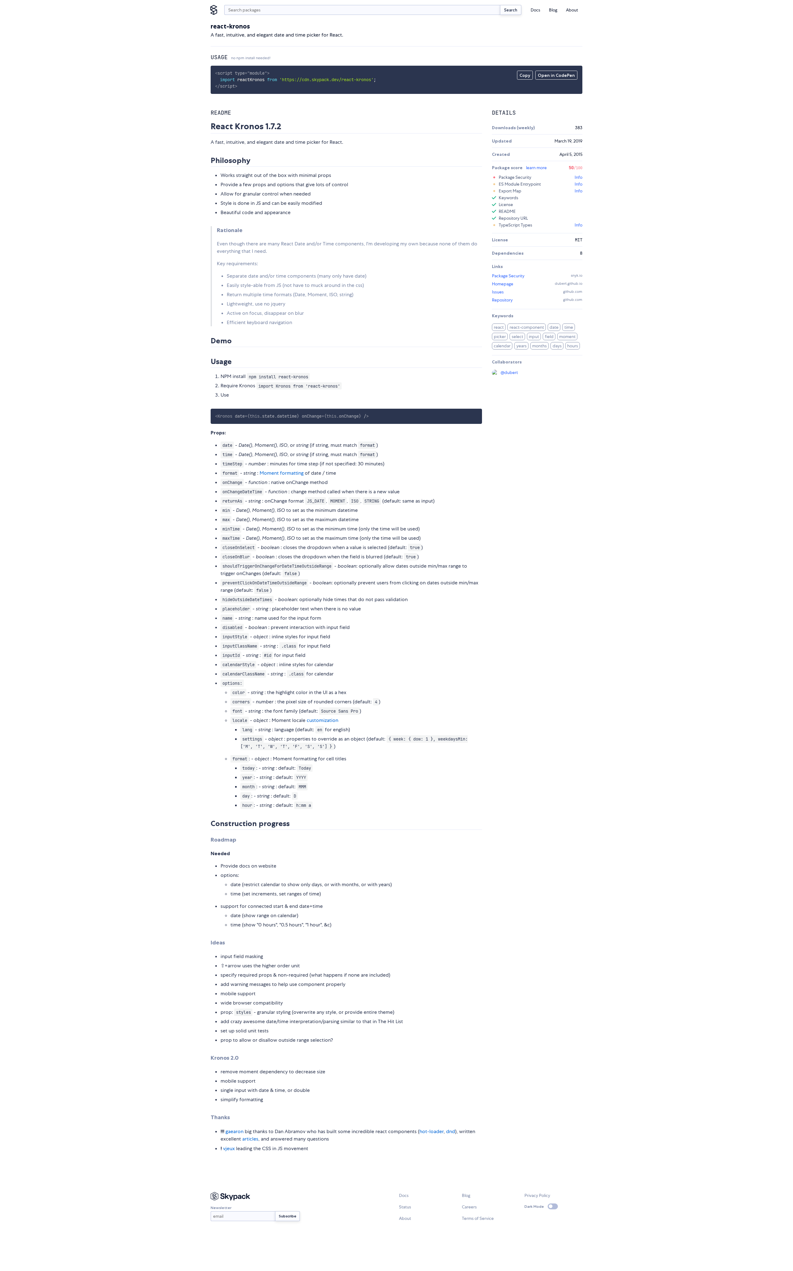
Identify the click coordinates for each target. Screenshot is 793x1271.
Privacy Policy (537, 1195)
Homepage (502, 284)
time (568, 327)
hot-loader (431, 1131)
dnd (450, 1131)
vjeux (229, 1148)
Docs (535, 10)
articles (250, 1139)
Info (578, 177)
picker (500, 336)
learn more (536, 167)
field (549, 336)
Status (405, 1207)
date (554, 327)
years (521, 346)
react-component (527, 327)
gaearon (234, 1131)
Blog (553, 10)
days (557, 346)
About (572, 10)
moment (567, 336)
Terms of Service (478, 1218)
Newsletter (221, 1207)
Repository (502, 300)
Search (510, 9)
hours (572, 346)
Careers (469, 1207)
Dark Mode (534, 1206)
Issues (498, 292)
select (517, 336)
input (534, 336)
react (499, 327)
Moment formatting (282, 473)
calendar (502, 346)
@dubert (509, 372)
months (539, 346)
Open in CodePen (556, 75)
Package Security (508, 276)
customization (322, 720)
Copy (524, 75)
